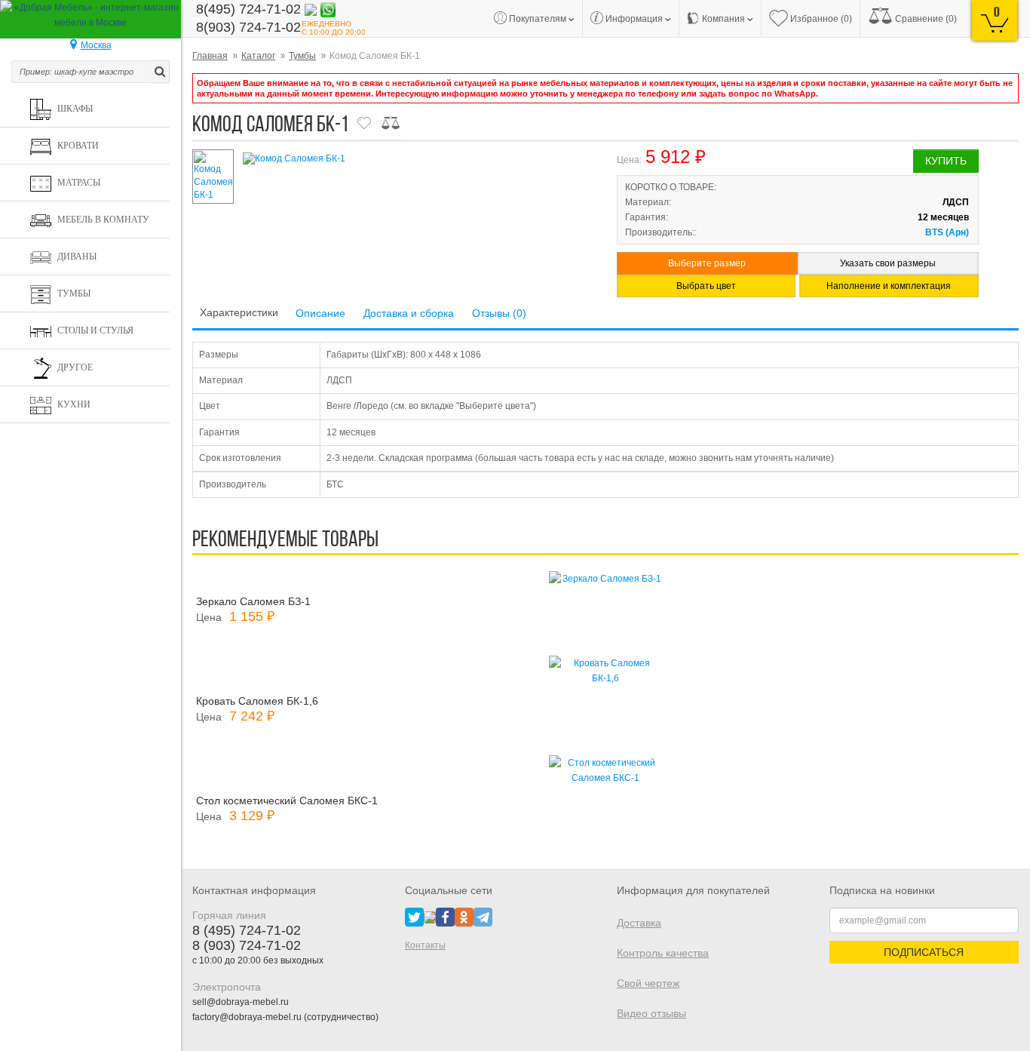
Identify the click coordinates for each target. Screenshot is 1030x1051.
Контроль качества (663, 953)
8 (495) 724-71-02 (246, 930)
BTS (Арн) (947, 232)
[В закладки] (364, 123)
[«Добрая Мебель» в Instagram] (430, 916)
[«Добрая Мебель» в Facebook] (445, 916)
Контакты (425, 945)
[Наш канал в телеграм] (483, 916)
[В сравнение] (391, 123)
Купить (946, 161)
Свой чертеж (648, 983)
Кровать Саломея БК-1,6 (257, 701)
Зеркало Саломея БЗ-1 (253, 601)
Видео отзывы (651, 1013)
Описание (320, 313)
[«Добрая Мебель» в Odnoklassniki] (464, 916)
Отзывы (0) (499, 313)
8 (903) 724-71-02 (246, 945)
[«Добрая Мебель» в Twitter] (414, 916)
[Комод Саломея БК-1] (417, 158)
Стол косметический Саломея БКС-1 (287, 800)
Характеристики (239, 312)
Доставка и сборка (408, 313)
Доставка (639, 923)
